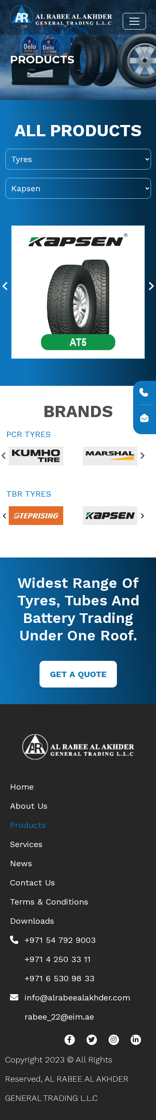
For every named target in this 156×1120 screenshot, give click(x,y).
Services (26, 844)
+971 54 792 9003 (60, 940)
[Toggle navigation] (134, 21)
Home (22, 787)
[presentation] (5, 286)
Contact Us (32, 883)
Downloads (32, 921)
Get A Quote (78, 674)
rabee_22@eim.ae (59, 1017)
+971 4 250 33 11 (58, 959)
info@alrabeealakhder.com (77, 997)
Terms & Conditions (49, 902)
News (21, 863)
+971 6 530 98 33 (59, 978)
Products (28, 825)
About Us (28, 806)
